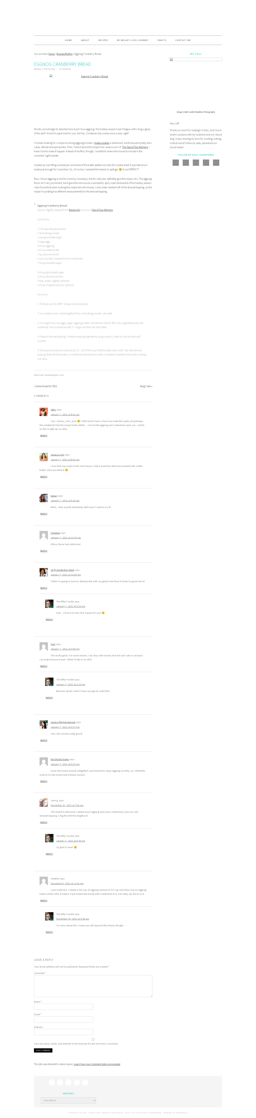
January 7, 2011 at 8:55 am (65, 459)
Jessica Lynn (57, 454)
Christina (55, 532)
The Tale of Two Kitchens (135, 147)
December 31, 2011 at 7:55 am (67, 805)
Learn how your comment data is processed (97, 1064)
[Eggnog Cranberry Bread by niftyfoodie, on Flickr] (93, 98)
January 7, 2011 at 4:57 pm (65, 727)
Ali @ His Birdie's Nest (62, 570)
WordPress (182, 1112)
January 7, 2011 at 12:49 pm (66, 574)
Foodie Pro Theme (98, 1112)
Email (37, 1014)
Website (38, 1027)
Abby (53, 409)
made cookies (101, 143)
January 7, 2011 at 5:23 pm (70, 606)
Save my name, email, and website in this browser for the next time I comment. (76, 1043)
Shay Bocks (117, 1112)
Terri (53, 644)
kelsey (54, 495)
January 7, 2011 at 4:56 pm (65, 648)
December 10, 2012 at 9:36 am (72, 918)
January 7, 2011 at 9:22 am (65, 500)
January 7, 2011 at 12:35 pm (66, 537)
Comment (40, 973)
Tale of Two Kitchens (102, 210)
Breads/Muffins (51, 375)
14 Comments (65, 69)
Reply (43, 436)
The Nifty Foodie (128, 17)
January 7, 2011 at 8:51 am (65, 414)
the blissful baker (60, 759)
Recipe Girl (74, 210)
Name (38, 1001)
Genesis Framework (150, 1112)
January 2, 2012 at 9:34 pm (70, 840)
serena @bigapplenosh (63, 722)
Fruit (61, 375)
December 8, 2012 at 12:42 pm (67, 883)
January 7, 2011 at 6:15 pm (65, 764)
